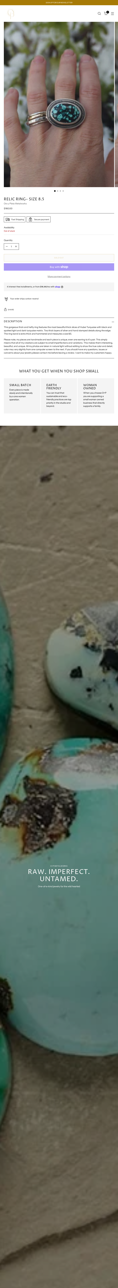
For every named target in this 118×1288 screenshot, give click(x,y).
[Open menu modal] (112, 13)
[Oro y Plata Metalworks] (11, 13)
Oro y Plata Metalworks (15, 203)
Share (11, 310)
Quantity (8, 240)
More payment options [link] (59, 276)
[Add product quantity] (16, 246)
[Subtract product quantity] (7, 246)
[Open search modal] (99, 13)
